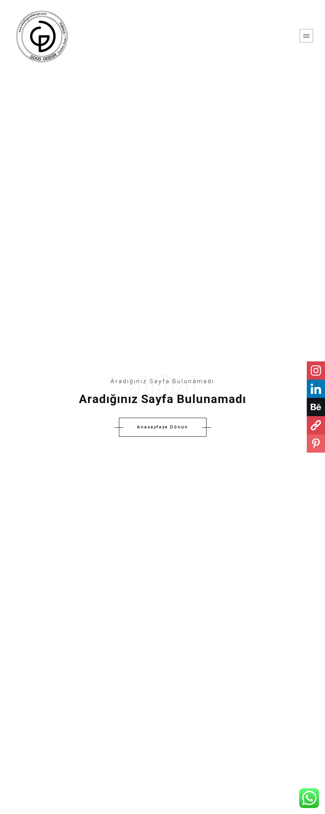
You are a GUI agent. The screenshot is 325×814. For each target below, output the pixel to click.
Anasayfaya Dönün (162, 427)
